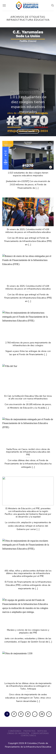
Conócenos (14, 731)
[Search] (52, 5)
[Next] (51, 82)
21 (41, 714)
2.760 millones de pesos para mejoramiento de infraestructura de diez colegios (28, 344)
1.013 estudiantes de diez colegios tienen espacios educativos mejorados (28, 104)
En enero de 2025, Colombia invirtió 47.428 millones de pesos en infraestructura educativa (28, 230)
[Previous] (5, 82)
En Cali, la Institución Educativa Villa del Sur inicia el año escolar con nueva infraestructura (28, 397)
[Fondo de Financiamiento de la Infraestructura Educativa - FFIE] (27, 5)
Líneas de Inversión (18, 733)
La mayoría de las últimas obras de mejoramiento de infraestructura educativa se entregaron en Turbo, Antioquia (28, 686)
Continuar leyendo (28, 131)
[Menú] (4, 5)
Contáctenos (28, 735)
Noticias (42, 731)
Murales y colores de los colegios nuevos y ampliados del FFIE (28, 631)
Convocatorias (40, 733)
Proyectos (29, 731)
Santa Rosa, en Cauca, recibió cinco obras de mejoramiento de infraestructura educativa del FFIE (28, 452)
